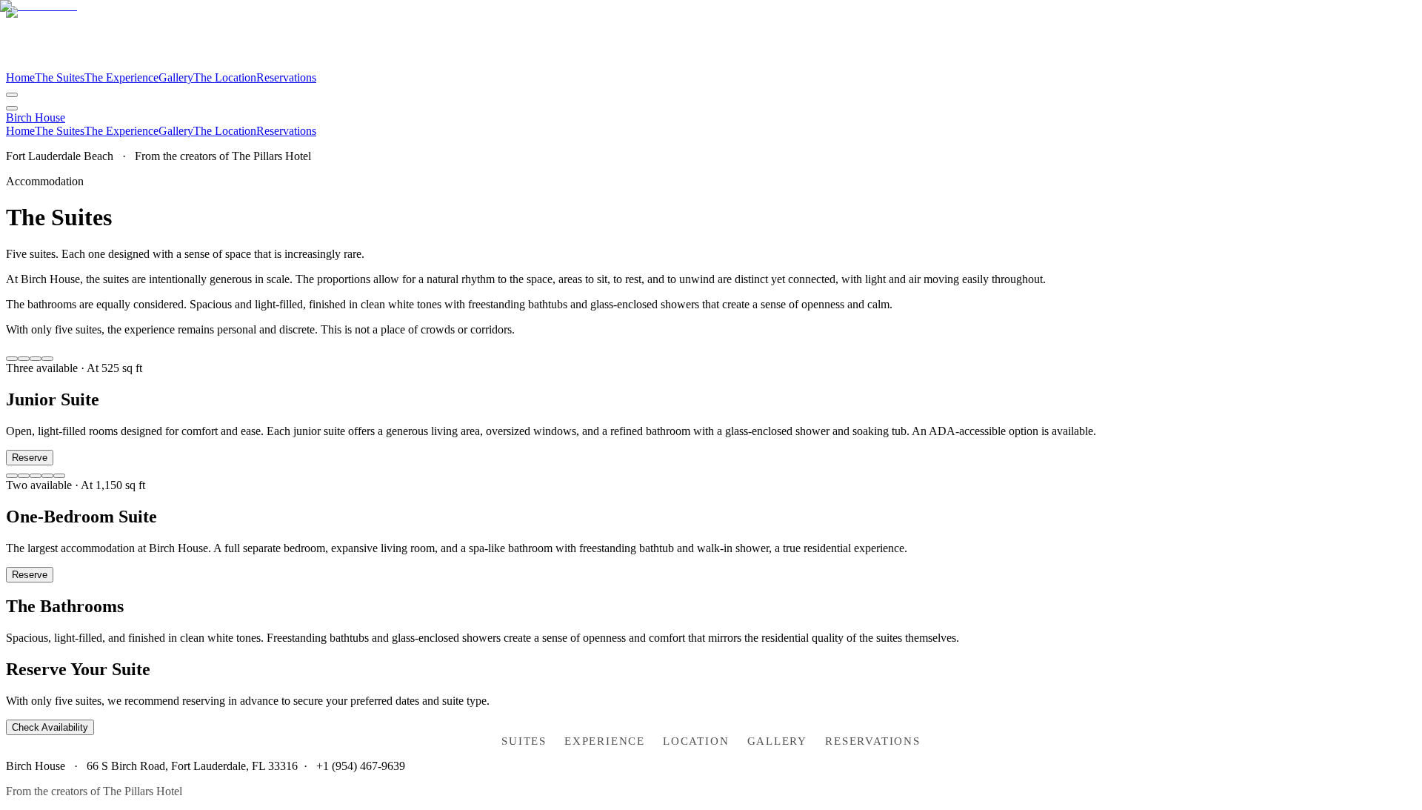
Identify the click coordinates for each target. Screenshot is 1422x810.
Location (696, 741)
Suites (524, 741)
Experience (604, 741)
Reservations (873, 741)
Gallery (777, 741)
